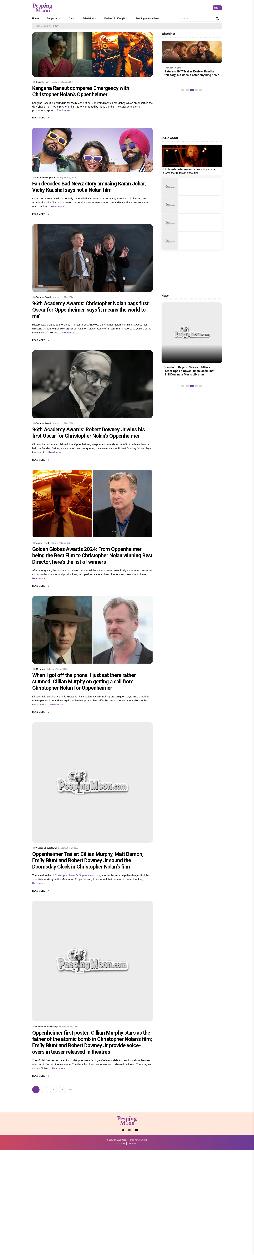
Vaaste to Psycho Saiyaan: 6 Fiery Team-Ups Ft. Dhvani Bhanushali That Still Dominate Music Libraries (189, 371)
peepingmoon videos (147, 18)
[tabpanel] (192, 60)
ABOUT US (120, 1144)
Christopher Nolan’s (66, 875)
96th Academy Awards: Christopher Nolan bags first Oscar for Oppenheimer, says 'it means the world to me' (90, 309)
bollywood (52, 18)
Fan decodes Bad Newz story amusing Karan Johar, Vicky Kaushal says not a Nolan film (89, 187)
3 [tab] (191, 89)
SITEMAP (132, 1144)
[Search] (217, 18)
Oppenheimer (87, 875)
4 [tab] (196, 89)
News (165, 295)
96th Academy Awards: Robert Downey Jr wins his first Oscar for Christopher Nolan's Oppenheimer (88, 432)
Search (47, 26)
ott (70, 18)
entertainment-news (172, 68)
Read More (38, 118)
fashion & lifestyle (114, 18)
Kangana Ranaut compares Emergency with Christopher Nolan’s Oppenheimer (80, 91)
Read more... (63, 110)
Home (35, 18)
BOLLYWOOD (170, 138)
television (88, 18)
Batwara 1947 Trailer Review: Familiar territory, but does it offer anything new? (191, 73)
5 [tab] (200, 89)
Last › (70, 1089)
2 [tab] (187, 89)
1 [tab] (182, 89)
